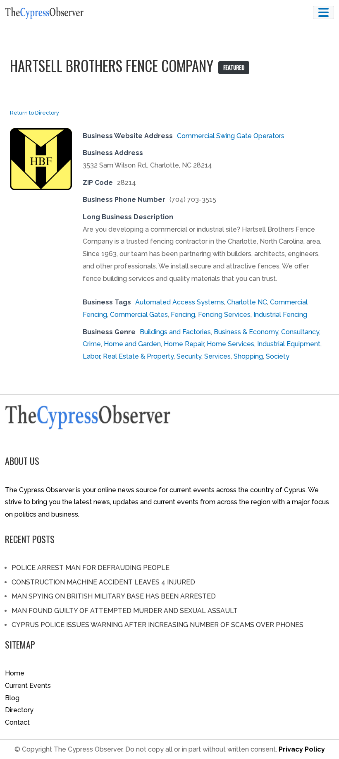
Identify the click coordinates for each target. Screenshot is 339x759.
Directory (19, 710)
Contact (17, 722)
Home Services (230, 344)
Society (277, 356)
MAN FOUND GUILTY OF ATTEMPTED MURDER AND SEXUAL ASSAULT (125, 611)
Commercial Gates (139, 314)
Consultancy (300, 332)
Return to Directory (34, 113)
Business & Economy (246, 332)
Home (14, 673)
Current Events (28, 686)
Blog (12, 698)
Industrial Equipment (288, 344)
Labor (91, 356)
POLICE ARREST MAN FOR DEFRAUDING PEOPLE (91, 568)
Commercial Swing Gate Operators (230, 136)
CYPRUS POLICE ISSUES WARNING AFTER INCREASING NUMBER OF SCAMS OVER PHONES (157, 625)
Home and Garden (132, 344)
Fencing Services (224, 314)
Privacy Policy (302, 749)
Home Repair (184, 344)
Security (189, 356)
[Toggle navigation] (323, 12)
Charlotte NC (247, 302)
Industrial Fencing (280, 314)
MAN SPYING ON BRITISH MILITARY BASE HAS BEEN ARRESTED (114, 596)
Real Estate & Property (138, 356)
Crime (92, 344)
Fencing (183, 314)
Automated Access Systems (179, 302)
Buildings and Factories (175, 332)
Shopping (248, 356)
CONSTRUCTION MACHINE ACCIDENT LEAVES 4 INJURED (103, 582)
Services (217, 356)
